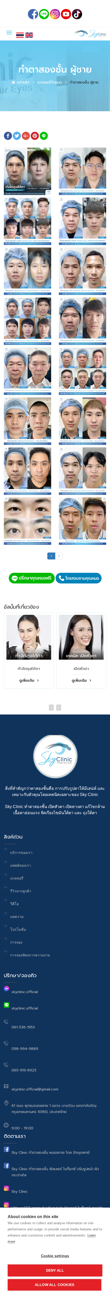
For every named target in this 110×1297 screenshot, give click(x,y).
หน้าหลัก (23, 82)
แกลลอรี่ (16, 878)
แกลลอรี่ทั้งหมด (49, 82)
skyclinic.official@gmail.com (35, 1089)
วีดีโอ (14, 904)
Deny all (55, 1270)
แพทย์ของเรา (20, 865)
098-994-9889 (25, 1048)
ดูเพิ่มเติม (27, 680)
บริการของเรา (21, 853)
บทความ (17, 917)
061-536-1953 (23, 1027)
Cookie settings (55, 1256)
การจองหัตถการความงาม (30, 955)
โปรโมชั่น (18, 929)
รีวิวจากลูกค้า (20, 891)
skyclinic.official (25, 992)
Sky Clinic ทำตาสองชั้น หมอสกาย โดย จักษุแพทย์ (51, 1152)
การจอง (16, 942)
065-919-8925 (24, 1070)
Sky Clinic (20, 1191)
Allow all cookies (54, 1285)
